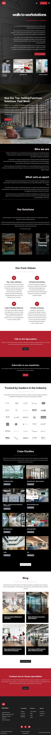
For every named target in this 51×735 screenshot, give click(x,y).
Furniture (23, 712)
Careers (41, 714)
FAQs (31, 712)
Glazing (22, 710)
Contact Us (42, 712)
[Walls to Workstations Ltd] (4, 3)
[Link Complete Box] (24, 68)
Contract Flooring (23, 715)
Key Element (47, 731)
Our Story (42, 710)
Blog (31, 714)
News (31, 716)
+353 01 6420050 (6, 718)
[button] (37, 3)
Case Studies (33, 710)
